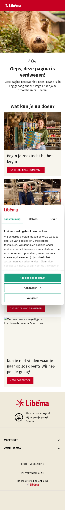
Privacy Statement (32, 473)
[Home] (12, 5)
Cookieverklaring (32, 464)
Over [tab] (53, 218)
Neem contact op (20, 380)
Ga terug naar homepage (25, 170)
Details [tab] (33, 218)
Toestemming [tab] (12, 218)
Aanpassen (30, 287)
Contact (31, 421)
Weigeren (32, 297)
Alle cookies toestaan (32, 277)
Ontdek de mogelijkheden (26, 308)
